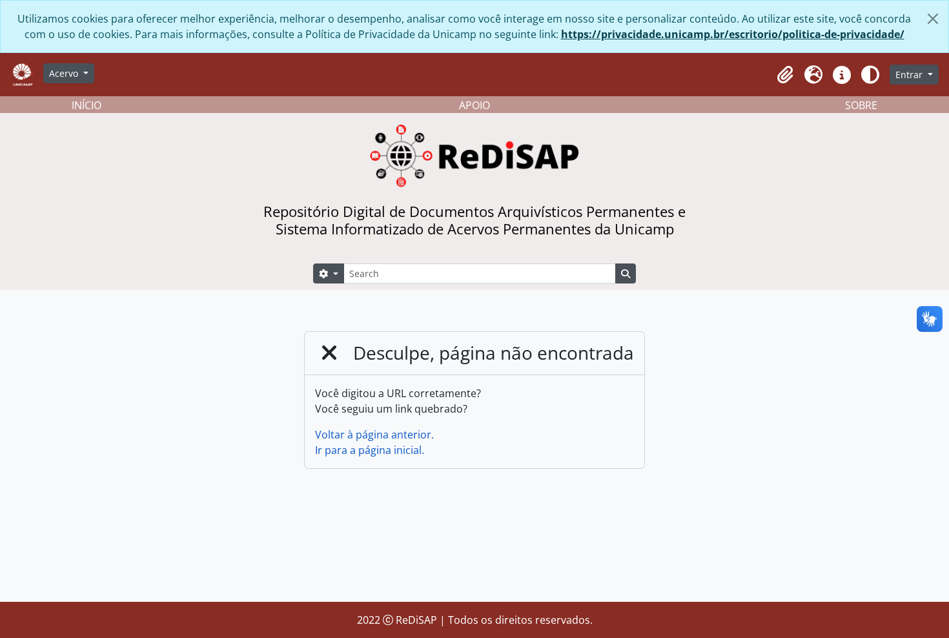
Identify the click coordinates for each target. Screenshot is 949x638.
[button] (785, 75)
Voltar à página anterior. (374, 434)
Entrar (910, 74)
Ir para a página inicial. (369, 450)
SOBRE (861, 105)
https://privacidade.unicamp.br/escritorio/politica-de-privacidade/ (732, 34)
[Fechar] (932, 19)
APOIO (474, 105)
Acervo (65, 73)
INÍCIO (86, 105)
